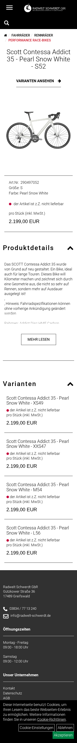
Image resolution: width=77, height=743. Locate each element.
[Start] (5, 35)
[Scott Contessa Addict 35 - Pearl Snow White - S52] (38, 130)
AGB (6, 698)
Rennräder (43, 35)
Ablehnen (65, 727)
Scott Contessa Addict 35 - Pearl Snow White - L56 (37, 530)
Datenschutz (12, 693)
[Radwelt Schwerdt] (46, 8)
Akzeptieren (63, 735)
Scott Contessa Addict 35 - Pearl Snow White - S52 (38, 59)
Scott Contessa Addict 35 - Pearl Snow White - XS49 (37, 400)
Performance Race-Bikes (29, 40)
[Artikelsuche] (6, 23)
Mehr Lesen (39, 339)
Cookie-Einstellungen (36, 727)
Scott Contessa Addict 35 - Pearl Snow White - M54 (37, 487)
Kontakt (9, 688)
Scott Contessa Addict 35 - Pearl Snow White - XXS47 (37, 444)
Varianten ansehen (35, 81)
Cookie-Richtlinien (51, 719)
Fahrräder (20, 35)
